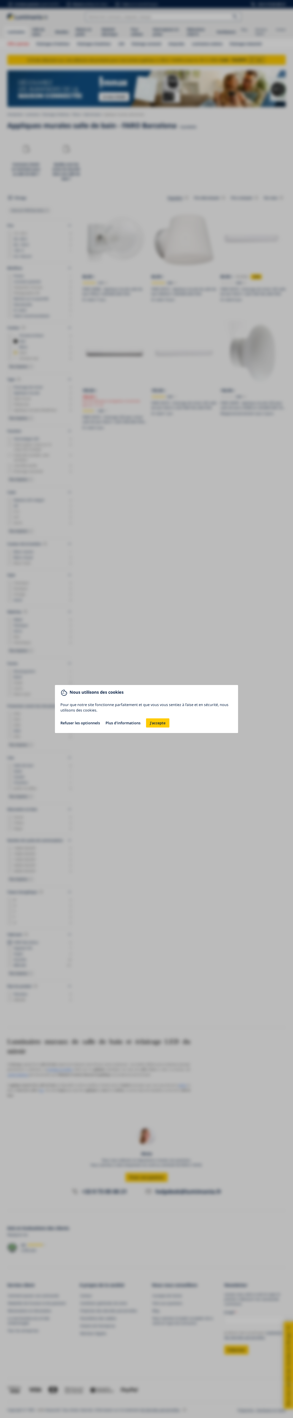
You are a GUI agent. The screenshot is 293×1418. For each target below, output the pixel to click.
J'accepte (157, 722)
